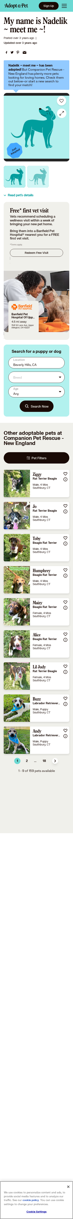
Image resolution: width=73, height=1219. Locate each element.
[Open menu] (64, 5)
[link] (6, 52)
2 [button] (27, 761)
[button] (55, 761)
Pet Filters (39, 458)
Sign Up (48, 5)
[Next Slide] (65, 127)
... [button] (35, 761)
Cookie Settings (36, 1211)
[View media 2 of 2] (38, 177)
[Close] (68, 1186)
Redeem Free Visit (36, 252)
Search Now (39, 406)
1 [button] (17, 761)
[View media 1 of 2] (15, 177)
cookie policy (31, 1200)
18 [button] (44, 761)
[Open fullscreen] (61, 113)
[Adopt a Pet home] (16, 5)
